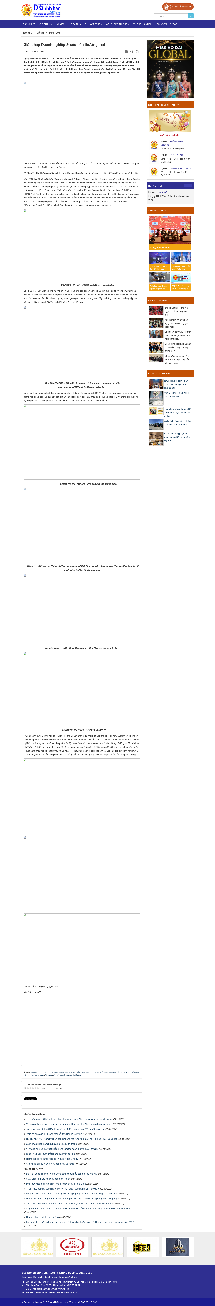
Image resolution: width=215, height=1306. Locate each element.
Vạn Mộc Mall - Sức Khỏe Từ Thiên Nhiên (176, 394)
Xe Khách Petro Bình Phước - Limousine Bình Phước (177, 422)
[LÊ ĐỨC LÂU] (154, 158)
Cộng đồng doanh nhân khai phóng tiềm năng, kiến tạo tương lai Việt (178, 347)
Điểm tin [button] (75, 24)
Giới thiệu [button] (44, 24)
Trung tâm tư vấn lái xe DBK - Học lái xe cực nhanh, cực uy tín (177, 412)
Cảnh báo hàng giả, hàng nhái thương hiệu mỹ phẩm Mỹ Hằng (177, 437)
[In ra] (132, 51)
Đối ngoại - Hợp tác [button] (167, 24)
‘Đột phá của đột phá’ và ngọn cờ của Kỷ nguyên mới (176, 311)
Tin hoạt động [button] (93, 24)
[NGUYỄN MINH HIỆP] (154, 171)
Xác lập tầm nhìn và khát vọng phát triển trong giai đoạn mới (176, 323)
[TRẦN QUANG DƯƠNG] (154, 144)
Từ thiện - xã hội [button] (142, 24)
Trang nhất (29, 24)
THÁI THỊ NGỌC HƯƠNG (170, 192)
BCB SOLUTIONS (89, 1302)
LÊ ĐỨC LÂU (176, 154)
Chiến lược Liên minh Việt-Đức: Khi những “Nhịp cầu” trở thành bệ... (177, 359)
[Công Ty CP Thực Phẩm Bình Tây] (72, 1247)
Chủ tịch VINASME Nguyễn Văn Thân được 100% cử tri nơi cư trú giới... (178, 335)
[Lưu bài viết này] (137, 51)
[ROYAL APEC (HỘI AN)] (37, 1247)
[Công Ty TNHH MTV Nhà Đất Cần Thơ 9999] (177, 1247)
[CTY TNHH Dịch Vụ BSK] (142, 1247)
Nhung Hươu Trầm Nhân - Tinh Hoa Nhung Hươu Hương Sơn (176, 384)
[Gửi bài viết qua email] (126, 51)
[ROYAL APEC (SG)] (107, 1247)
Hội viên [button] (60, 24)
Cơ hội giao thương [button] (117, 24)
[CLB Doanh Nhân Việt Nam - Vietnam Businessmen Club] (40, 9)
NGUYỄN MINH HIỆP (180, 168)
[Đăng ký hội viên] (178, 6)
